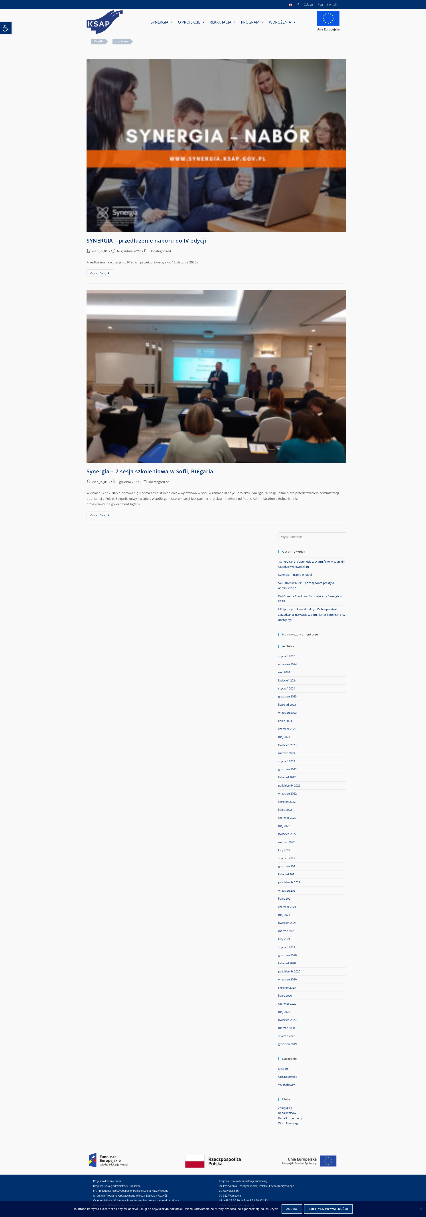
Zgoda (291, 1209)
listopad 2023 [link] (287, 705)
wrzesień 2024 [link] (287, 664)
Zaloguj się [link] (285, 1108)
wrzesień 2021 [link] (287, 890)
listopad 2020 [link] (287, 963)
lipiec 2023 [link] (285, 721)
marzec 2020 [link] (286, 1028)
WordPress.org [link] (288, 1123)
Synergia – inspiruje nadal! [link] (295, 575)
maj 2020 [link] (284, 1012)
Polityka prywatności (328, 1209)
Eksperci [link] (283, 1069)
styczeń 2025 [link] (286, 656)
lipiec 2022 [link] (285, 810)
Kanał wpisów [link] (287, 1113)
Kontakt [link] (332, 4)
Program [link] (250, 22)
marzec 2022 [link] (286, 842)
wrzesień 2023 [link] (287, 713)
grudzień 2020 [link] (287, 955)
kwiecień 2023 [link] (287, 745)
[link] (6, 28)
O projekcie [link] (189, 22)
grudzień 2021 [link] (287, 866)
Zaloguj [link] (309, 4)
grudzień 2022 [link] (287, 769)
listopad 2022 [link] (287, 777)
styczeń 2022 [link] (286, 858)
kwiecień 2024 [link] (287, 680)
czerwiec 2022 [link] (287, 818)
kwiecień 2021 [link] (287, 923)
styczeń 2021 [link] (286, 947)
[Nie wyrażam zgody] (420, 1209)
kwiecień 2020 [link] (287, 1020)
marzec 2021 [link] (286, 931)
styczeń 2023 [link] (286, 761)
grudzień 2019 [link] (287, 1044)
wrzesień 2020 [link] (287, 979)
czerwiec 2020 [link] (287, 1004)
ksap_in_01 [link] (100, 251)
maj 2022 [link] (284, 826)
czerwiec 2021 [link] (287, 907)
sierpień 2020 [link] (287, 988)
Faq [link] (320, 4)
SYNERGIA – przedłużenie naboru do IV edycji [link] (146, 240)
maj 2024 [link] (284, 672)
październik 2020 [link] (289, 971)
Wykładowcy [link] (286, 1085)
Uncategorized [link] (160, 251)
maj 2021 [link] (284, 915)
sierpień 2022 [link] (287, 802)
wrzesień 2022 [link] (287, 793)
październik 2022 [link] (289, 785)
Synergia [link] (159, 22)
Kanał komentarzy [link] (290, 1118)
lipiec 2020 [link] (285, 996)
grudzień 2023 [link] (287, 696)
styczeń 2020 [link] (286, 1036)
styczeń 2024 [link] (286, 688)
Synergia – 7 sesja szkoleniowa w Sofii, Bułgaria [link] (150, 471)
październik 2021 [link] (289, 882)
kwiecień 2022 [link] (287, 834)
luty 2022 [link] (284, 850)
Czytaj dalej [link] (101, 272)
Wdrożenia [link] (280, 22)
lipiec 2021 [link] (285, 898)
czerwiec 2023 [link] (287, 729)
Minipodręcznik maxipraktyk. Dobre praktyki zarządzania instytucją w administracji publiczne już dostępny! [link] (311, 614)
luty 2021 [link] (284, 939)
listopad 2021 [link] (287, 874)
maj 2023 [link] (284, 737)
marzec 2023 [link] (286, 753)
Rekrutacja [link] (220, 22)
